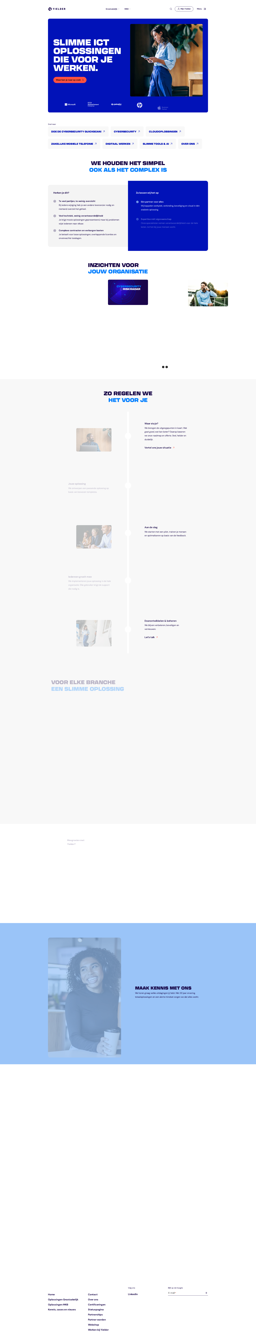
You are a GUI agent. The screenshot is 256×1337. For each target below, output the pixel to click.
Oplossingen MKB (58, 1304)
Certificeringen (96, 1304)
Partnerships (95, 1314)
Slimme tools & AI (156, 143)
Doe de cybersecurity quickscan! (76, 131)
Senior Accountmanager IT (103, 879)
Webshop (93, 1324)
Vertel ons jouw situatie (160, 448)
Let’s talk (151, 637)
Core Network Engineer (102, 885)
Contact (93, 1294)
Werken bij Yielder (98, 1329)
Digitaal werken (118, 143)
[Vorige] (163, 367)
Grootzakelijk (111, 9)
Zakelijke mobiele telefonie (72, 143)
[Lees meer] (72, 735)
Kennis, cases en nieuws (62, 1309)
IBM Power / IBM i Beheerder (104, 897)
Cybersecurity (125, 131)
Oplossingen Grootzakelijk (63, 1299)
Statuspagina (96, 1309)
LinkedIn (133, 1294)
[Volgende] (166, 367)
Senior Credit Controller (102, 903)
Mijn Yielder (185, 9)
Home (51, 1294)
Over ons (188, 143)
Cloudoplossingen (163, 131)
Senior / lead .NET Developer (104, 891)
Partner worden (97, 1319)
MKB (127, 9)
